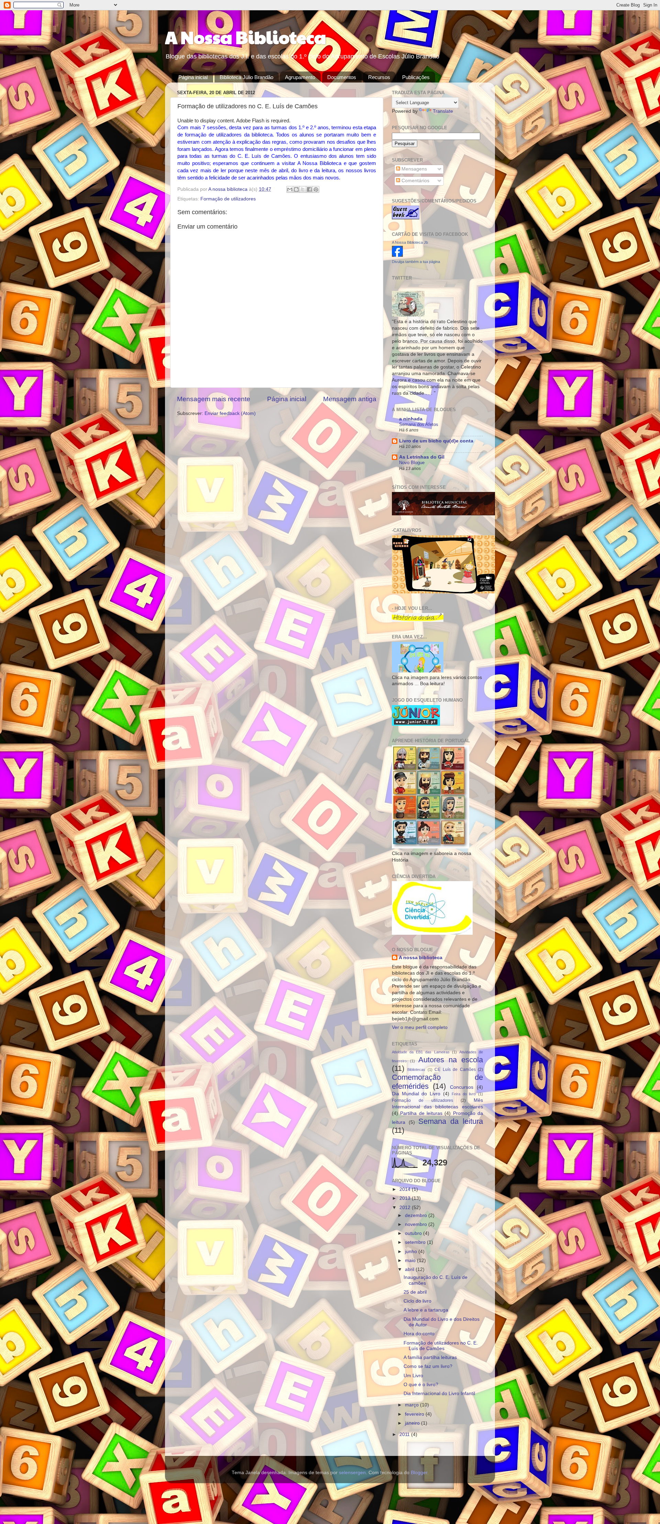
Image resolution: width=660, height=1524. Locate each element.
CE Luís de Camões (454, 1069)
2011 (405, 1434)
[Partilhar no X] (302, 189)
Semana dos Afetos (418, 424)
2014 (405, 1189)
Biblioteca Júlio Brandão (246, 77)
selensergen (352, 1472)
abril (410, 1269)
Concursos (461, 1087)
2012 (405, 1207)
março (412, 1404)
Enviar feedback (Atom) (230, 413)
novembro (416, 1224)
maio (411, 1260)
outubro (414, 1233)
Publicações (416, 77)
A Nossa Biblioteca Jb (410, 242)
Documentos (341, 77)
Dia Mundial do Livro (416, 1093)
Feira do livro (464, 1094)
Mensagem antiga (349, 399)
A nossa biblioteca (228, 189)
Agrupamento (300, 77)
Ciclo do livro (417, 1301)
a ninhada (410, 418)
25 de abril (415, 1292)
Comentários (414, 180)
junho (411, 1251)
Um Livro (413, 1375)
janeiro (413, 1423)
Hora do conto (419, 1333)
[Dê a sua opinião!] (296, 189)
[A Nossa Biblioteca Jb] (397, 255)
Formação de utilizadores (228, 198)
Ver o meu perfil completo (420, 1027)
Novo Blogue (412, 462)
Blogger (419, 1472)
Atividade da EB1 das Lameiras (421, 1052)
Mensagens (413, 169)
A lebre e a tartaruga (426, 1310)
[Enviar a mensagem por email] (289, 189)
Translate (443, 111)
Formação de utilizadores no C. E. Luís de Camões (441, 1345)
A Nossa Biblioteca (245, 37)
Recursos (379, 77)
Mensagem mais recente (213, 399)
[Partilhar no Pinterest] (315, 189)
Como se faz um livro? (428, 1366)
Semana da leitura (450, 1121)
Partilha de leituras (421, 1113)
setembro (416, 1242)
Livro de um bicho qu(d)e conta (436, 440)
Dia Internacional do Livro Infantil (439, 1393)
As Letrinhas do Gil (421, 457)
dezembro (416, 1215)
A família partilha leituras (430, 1357)
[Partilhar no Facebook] (309, 189)
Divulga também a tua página (416, 262)
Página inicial (193, 77)
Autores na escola (450, 1059)
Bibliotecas (416, 1069)
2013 (405, 1198)
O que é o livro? (421, 1384)
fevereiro (415, 1414)
